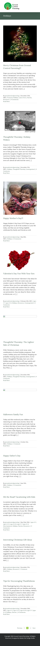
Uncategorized (30, 169)
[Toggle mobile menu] (36, 3)
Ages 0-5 (33, 522)
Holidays (15, 97)
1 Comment (17, 444)
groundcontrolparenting (12, 96)
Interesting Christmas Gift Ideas (17, 540)
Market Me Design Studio (27, 638)
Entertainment (7, 526)
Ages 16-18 (13, 524)
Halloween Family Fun (13, 414)
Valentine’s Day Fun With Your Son (18, 273)
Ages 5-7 (19, 524)
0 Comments (15, 99)
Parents (29, 97)
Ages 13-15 (6, 524)
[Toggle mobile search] (32, 3)
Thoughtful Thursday (19, 169)
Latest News (22, 97)
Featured (10, 97)
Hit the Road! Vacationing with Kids (19, 497)
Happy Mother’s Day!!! (13, 218)
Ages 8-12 (8, 303)
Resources (6, 99)
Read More (6, 101)
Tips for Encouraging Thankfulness (19, 581)
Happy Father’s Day (11, 455)
